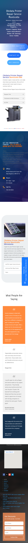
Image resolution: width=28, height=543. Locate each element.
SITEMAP (6, 490)
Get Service (14, 62)
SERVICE (6, 481)
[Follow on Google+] (10, 474)
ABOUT (5, 488)
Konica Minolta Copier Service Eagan (11, 506)
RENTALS (6, 485)
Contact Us (14, 55)
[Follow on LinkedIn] (12, 474)
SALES (5, 483)
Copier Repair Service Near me (10, 501)
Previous (7, 508)
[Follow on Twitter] (7, 474)
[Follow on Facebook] (4, 474)
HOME (5, 479)
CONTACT (6, 487)
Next (4, 508)
